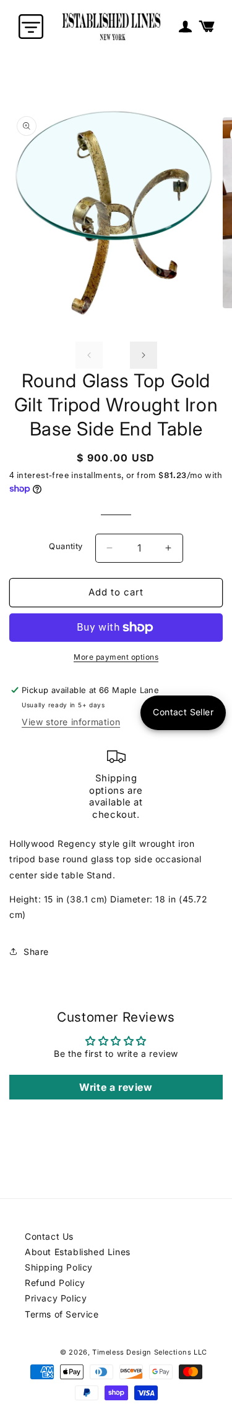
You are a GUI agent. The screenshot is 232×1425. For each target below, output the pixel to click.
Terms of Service (62, 1314)
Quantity (65, 546)
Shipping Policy (59, 1267)
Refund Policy (55, 1282)
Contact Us (49, 1236)
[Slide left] (89, 355)
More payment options (116, 657)
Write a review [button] (115, 1087)
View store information (71, 722)
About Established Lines (78, 1251)
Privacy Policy (56, 1298)
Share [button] (36, 951)
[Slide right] (143, 355)
